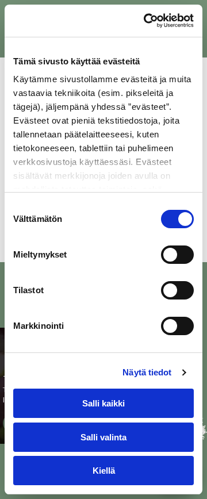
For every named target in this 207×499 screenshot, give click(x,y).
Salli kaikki (103, 403)
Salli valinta (103, 437)
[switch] (177, 254)
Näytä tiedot (146, 372)
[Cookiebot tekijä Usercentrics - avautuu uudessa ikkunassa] (146, 20)
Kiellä (104, 470)
